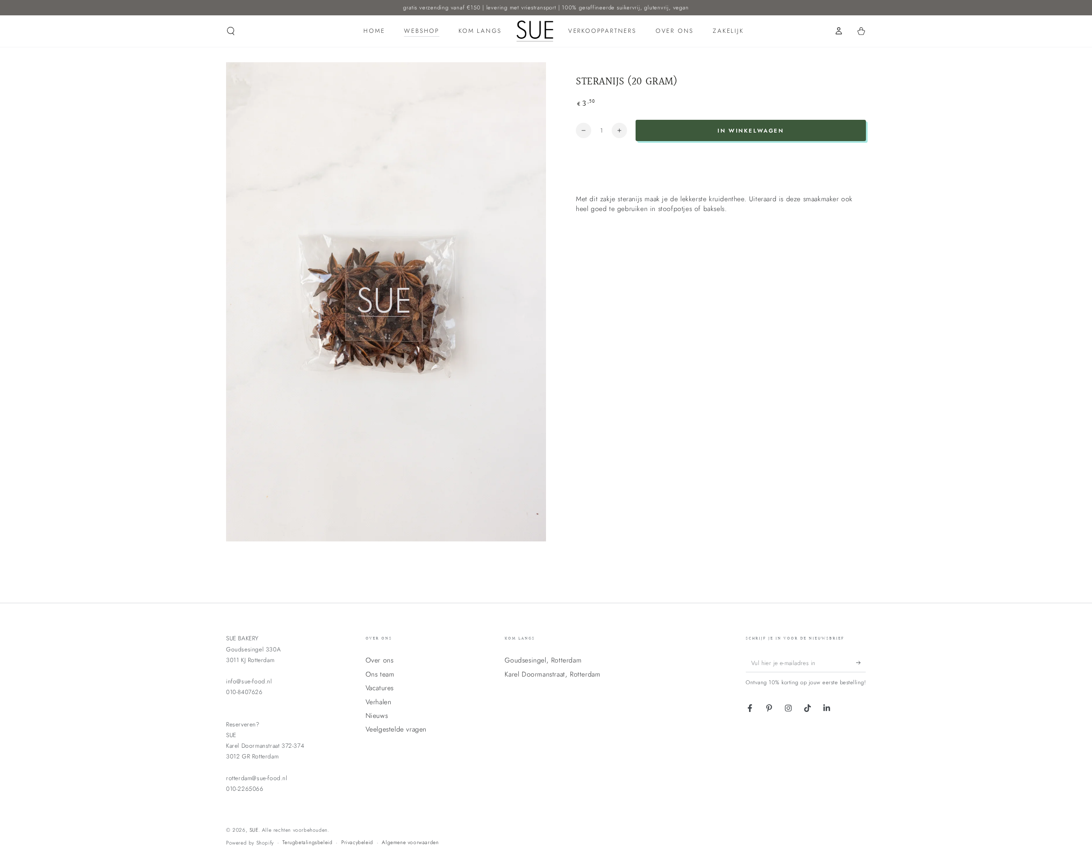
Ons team (380, 674)
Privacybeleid (357, 842)
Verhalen (379, 702)
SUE (254, 830)
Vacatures (380, 688)
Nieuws (377, 715)
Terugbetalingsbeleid (307, 842)
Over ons (380, 660)
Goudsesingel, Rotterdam (543, 660)
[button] (231, 31)
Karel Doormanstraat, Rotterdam (552, 674)
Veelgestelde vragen (396, 729)
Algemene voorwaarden (410, 842)
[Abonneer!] (861, 662)
